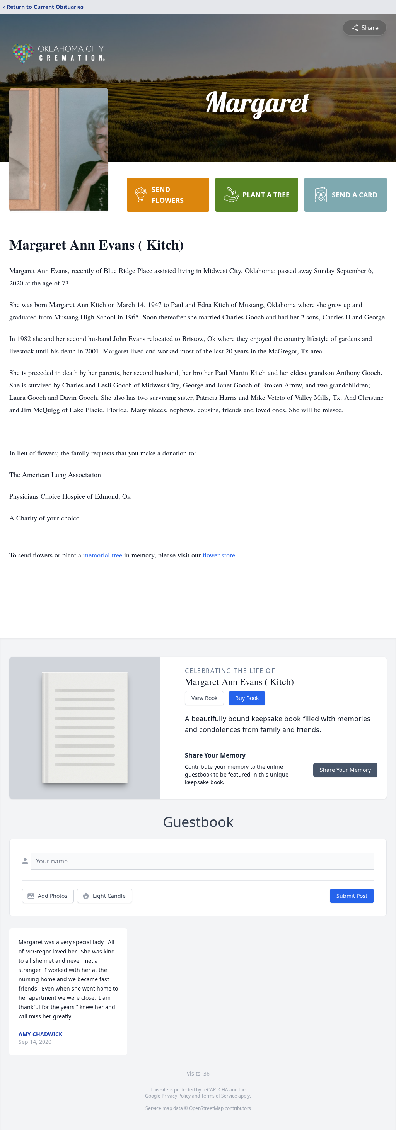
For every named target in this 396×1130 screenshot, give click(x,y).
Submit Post (351, 895)
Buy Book (247, 698)
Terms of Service (219, 1096)
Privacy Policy (176, 1096)
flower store (219, 554)
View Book (204, 698)
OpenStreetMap (206, 1108)
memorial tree (102, 554)
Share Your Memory (345, 769)
